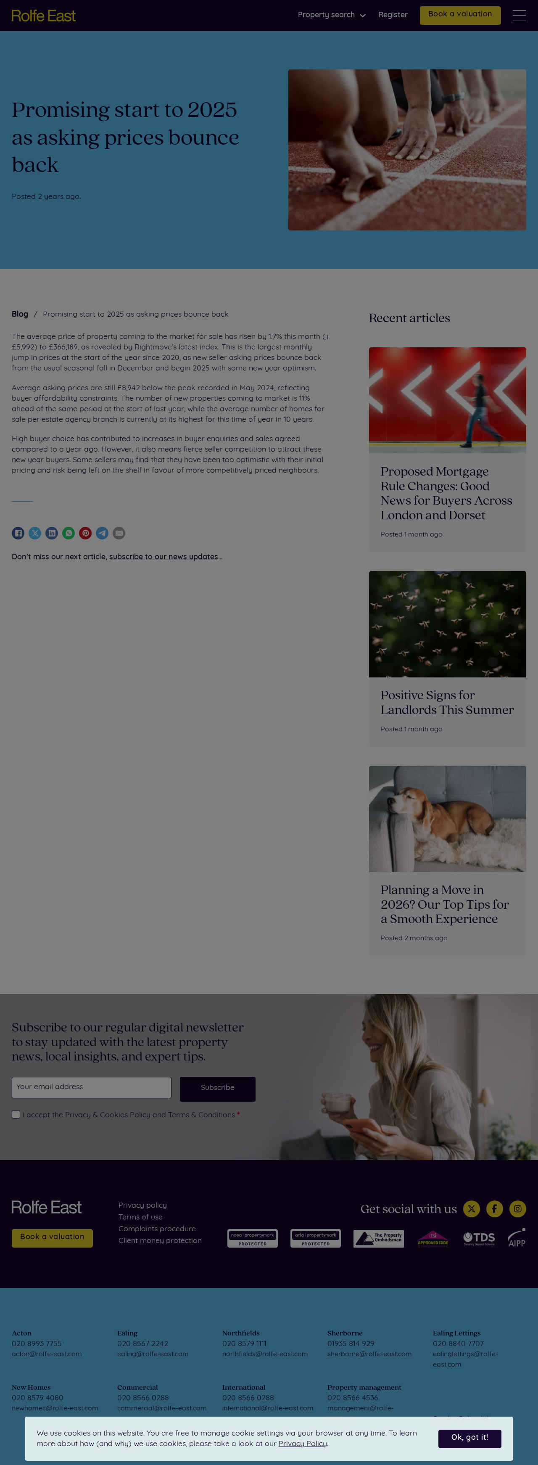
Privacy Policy (303, 1444)
